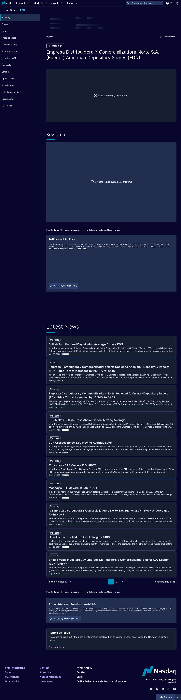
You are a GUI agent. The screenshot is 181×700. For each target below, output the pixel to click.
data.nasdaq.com (58, 613)
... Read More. (81, 249)
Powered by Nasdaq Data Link (65, 619)
